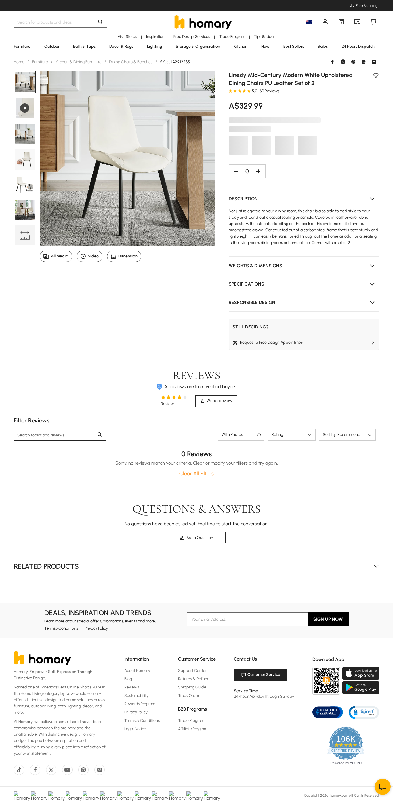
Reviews (131, 687)
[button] (304, 199)
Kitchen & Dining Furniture (78, 61)
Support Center (192, 670)
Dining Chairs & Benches (130, 61)
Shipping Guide (192, 687)
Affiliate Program (192, 728)
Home (19, 61)
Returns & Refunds (194, 678)
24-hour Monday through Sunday (264, 696)
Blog (128, 678)
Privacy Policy (96, 628)
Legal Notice (135, 728)
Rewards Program (139, 703)
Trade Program (191, 720)
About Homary (137, 670)
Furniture (40, 61)
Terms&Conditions (61, 628)
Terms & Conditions (142, 720)
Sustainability (136, 695)
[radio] (230, 91)
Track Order (188, 695)
